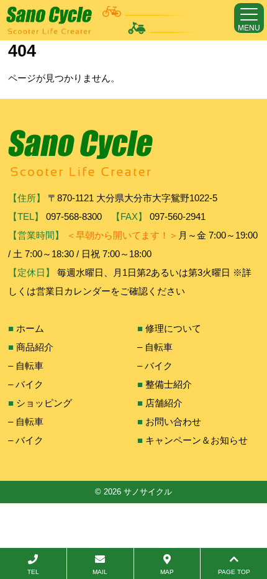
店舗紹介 (164, 403)
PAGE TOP (234, 571)
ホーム (30, 328)
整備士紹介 (168, 384)
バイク (29, 384)
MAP (167, 571)
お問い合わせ (173, 421)
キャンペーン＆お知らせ (196, 440)
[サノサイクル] (101, 20)
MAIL (100, 571)
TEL (33, 571)
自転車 (29, 365)
